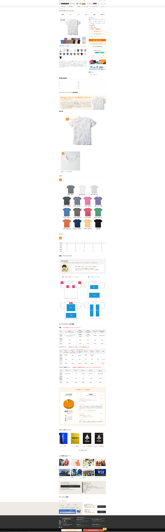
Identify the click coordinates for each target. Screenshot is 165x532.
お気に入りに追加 (97, 50)
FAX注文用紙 (95, 3)
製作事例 (75, 504)
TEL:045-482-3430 (89, 507)
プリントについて (101, 55)
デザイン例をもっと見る (82, 450)
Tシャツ (65, 8)
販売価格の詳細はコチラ (97, 31)
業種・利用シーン (71, 6)
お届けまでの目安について (97, 524)
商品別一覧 (62, 8)
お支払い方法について (81, 519)
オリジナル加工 (86, 6)
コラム (102, 6)
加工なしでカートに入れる (71, 530)
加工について (69, 505)
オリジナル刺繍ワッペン (101, 57)
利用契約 (62, 507)
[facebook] (59, 527)
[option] (73, 32)
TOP (59, 8)
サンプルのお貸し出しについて (97, 519)
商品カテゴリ (63, 6)
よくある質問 (92, 55)
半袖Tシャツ (95, 74)
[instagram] (61, 527)
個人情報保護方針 (72, 507)
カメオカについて (94, 6)
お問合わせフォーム (101, 506)
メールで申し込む (70, 486)
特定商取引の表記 (67, 507)
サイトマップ (76, 505)
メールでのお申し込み (98, 46)
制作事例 (79, 6)
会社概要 (77, 507)
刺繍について (92, 57)
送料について (79, 524)
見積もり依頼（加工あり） (97, 40)
